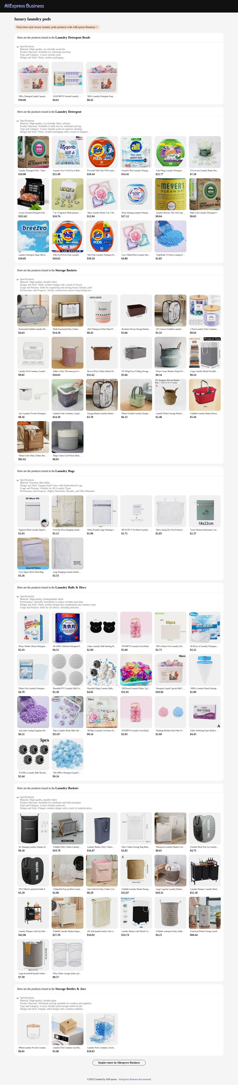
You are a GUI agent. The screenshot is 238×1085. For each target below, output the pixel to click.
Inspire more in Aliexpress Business (119, 1062)
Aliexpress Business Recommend (135, 1079)
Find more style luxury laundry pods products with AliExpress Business (56, 27)
